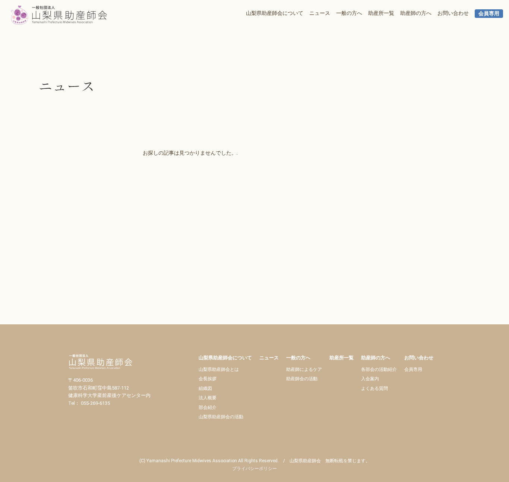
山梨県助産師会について (274, 13)
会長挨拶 (207, 378)
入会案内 (370, 378)
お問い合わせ (453, 13)
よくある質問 (374, 388)
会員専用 (488, 13)
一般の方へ (349, 13)
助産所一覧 (381, 13)
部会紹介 (207, 407)
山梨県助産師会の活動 (221, 416)
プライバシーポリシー (254, 468)
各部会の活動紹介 (379, 369)
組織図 (205, 388)
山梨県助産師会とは (219, 369)
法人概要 (207, 397)
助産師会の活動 (301, 378)
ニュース (319, 13)
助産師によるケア (304, 369)
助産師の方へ (415, 13)
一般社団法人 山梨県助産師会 (65, 15)
